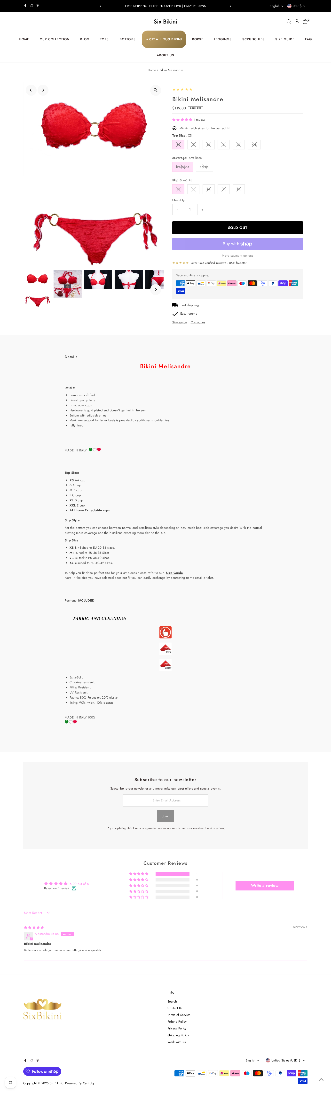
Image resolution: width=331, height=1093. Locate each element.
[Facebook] (25, 6)
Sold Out (237, 227)
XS (178, 144)
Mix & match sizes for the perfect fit (204, 128)
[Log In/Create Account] (297, 21)
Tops (104, 39)
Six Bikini (165, 21)
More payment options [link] (237, 255)
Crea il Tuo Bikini (164, 39)
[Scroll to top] (321, 1080)
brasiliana (182, 166)
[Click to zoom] (155, 90)
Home (24, 39)
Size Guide (284, 39)
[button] (182, 119)
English (275, 6)
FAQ (308, 39)
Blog (84, 39)
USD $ (297, 6)
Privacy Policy (177, 1028)
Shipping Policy (178, 1035)
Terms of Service (178, 1014)
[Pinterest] (37, 6)
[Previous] (100, 6)
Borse (197, 39)
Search (172, 1001)
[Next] (230, 6)
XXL (254, 144)
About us (165, 55)
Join (165, 816)
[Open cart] (305, 21)
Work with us (176, 1042)
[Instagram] (31, 6)
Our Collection (55, 39)
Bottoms (128, 39)
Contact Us (174, 1008)
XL (238, 144)
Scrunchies (253, 39)
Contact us (198, 322)
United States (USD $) (286, 1060)
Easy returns (188, 313)
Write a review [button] (265, 885)
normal (204, 166)
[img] (34, 927)
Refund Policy (177, 1021)
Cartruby (89, 1083)
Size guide (179, 322)
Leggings (223, 39)
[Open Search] (289, 21)
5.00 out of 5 (79, 883)
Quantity (178, 200)
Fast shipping (190, 305)
